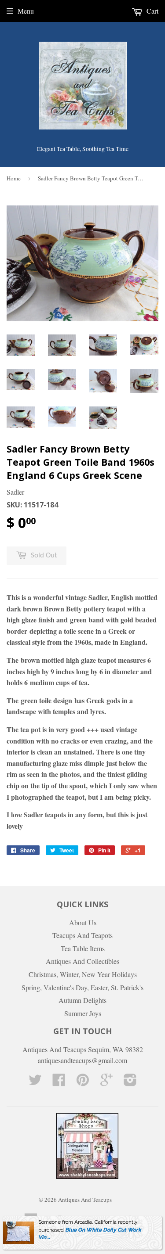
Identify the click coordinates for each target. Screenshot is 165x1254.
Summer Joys (82, 1013)
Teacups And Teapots (82, 935)
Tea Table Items (83, 948)
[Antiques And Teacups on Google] (106, 1082)
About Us (82, 922)
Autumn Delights (82, 1000)
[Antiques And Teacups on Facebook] (59, 1082)
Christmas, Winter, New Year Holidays (83, 974)
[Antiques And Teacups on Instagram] (130, 1082)
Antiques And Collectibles (82, 961)
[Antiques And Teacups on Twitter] (35, 1082)
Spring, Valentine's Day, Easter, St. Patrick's (82, 987)
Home (14, 178)
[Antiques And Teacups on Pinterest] (82, 1082)
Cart (151, 10)
